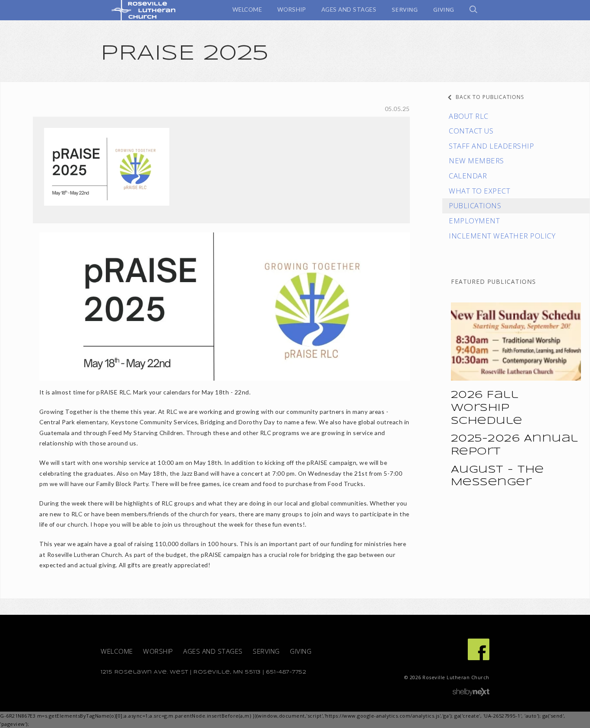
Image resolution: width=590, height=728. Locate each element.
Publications (475, 205)
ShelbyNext (471, 692)
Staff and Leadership (491, 146)
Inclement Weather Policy (502, 236)
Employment (474, 221)
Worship (158, 651)
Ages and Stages (213, 651)
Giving (300, 651)
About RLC (468, 116)
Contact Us (471, 131)
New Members (476, 160)
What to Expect (479, 191)
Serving (266, 651)
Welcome (117, 651)
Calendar (468, 176)
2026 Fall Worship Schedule (487, 408)
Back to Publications (490, 97)
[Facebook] (478, 649)
